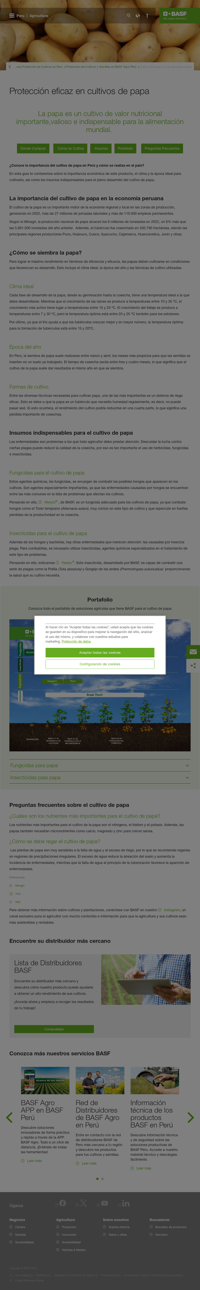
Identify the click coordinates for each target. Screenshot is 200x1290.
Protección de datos (76, 642)
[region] (100, 645)
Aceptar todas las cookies (100, 652)
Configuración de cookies (100, 664)
